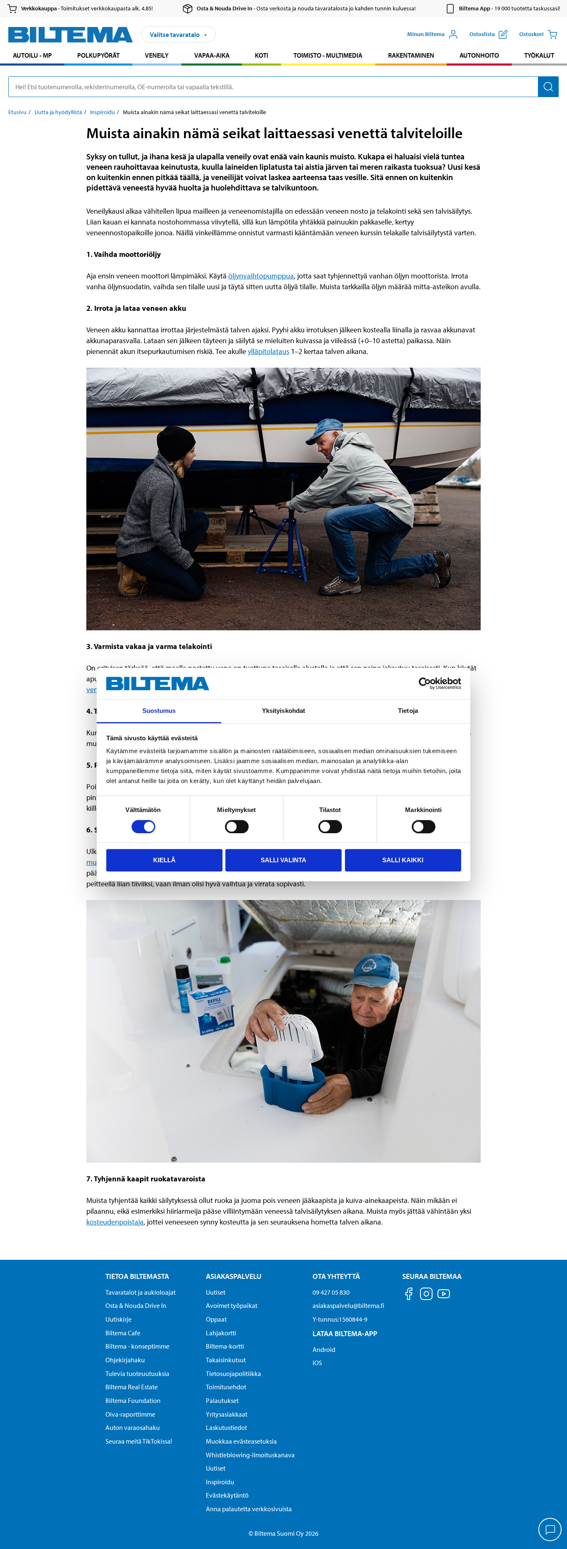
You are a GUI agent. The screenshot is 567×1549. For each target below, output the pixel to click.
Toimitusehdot (226, 1387)
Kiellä (164, 860)
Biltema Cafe (122, 1333)
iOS (317, 1363)
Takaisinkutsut (226, 1360)
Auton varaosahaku (132, 1427)
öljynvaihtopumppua (261, 276)
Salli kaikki (402, 860)
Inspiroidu (102, 112)
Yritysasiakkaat (226, 1414)
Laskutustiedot (226, 1427)
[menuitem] (32, 56)
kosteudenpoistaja (115, 1222)
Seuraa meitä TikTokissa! (138, 1441)
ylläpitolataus (268, 351)
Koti (261, 55)
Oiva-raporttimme (130, 1414)
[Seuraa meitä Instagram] (426, 1295)
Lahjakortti (221, 1333)
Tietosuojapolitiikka (233, 1373)
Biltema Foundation (133, 1400)
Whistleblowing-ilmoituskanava (250, 1455)
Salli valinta (283, 860)
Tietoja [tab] (408, 711)
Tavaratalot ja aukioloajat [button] (140, 1292)
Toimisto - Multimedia (327, 55)
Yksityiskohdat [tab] (283, 711)
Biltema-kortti (225, 1346)
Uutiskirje (118, 1319)
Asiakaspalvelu (234, 1276)
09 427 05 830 (331, 1292)
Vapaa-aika (212, 55)
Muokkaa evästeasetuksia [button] (241, 1441)
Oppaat (216, 1319)
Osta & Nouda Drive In (135, 1305)
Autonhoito (479, 55)
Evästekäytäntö (227, 1495)
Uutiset (215, 1292)
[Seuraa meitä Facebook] (408, 1295)
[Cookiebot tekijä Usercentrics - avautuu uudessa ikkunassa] (425, 683)
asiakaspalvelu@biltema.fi (348, 1305)
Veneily (157, 55)
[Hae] (548, 86)
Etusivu (17, 112)
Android (324, 1349)
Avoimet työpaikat (231, 1305)
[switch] (237, 826)
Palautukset (222, 1400)
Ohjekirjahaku (125, 1360)
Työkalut (539, 55)
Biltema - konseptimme (137, 1346)
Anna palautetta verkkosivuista (249, 1509)
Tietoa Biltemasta (137, 1276)
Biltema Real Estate (131, 1387)
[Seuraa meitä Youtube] (443, 1298)
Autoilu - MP (32, 55)
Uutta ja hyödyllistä (58, 112)
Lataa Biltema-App (345, 1333)
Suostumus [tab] (159, 711)
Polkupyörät (98, 55)
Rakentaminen (411, 55)
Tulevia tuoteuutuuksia (137, 1373)
